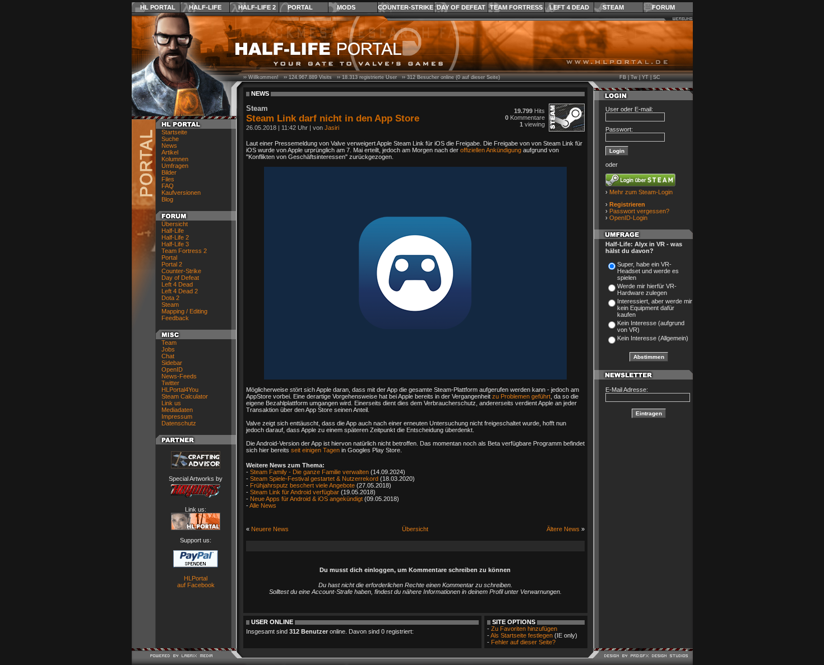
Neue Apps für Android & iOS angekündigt (306, 498)
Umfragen (174, 165)
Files (167, 179)
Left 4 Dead (569, 7)
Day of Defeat (461, 7)
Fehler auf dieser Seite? (523, 642)
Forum (663, 7)
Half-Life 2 (257, 7)
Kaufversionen (181, 192)
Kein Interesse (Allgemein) (652, 338)
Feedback (175, 318)
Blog (167, 199)
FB (622, 77)
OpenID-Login (628, 217)
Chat (167, 356)
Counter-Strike (405, 7)
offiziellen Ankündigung (490, 150)
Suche (170, 138)
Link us (171, 403)
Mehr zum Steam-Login (641, 192)
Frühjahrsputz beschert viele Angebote (302, 485)
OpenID (172, 369)
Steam (613, 7)
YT (645, 77)
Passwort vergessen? (639, 211)
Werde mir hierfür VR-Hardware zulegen (647, 289)
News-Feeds (179, 376)
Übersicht (174, 224)
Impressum (176, 416)
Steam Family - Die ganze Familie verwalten (309, 472)
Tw (634, 77)
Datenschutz (178, 423)
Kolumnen (174, 159)
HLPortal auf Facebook (196, 581)
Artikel (169, 152)
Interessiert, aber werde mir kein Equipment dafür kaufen (654, 308)
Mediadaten (177, 409)
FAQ (167, 185)
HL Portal (157, 7)
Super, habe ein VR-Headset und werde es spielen (648, 271)
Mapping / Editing (184, 311)
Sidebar (171, 362)
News (169, 145)
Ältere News (563, 529)
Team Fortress (516, 7)
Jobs (168, 349)
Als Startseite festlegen (521, 635)
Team (169, 342)
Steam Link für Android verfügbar (294, 492)
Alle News (262, 505)
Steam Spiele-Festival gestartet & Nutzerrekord (314, 478)
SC (656, 77)
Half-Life (205, 7)
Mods (346, 7)
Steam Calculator (184, 396)
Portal (300, 7)
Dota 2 (170, 297)
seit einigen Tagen (315, 450)
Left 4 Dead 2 (179, 291)
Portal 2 (171, 264)
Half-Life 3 (175, 244)
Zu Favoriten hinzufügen (524, 628)
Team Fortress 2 (184, 250)
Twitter (170, 383)
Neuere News (270, 529)
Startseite (174, 132)
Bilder (169, 172)
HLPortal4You (179, 389)
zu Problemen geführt (521, 396)
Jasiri (332, 127)
